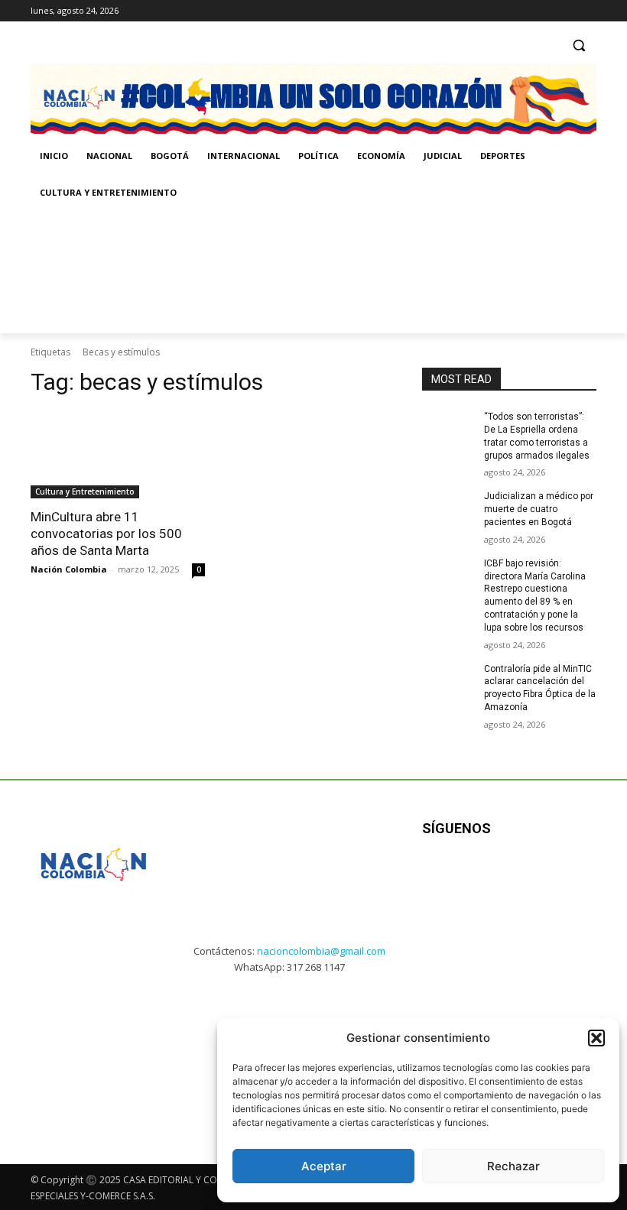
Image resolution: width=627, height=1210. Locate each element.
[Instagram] (545, 11)
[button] (596, 1038)
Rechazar (513, 1166)
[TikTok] (566, 11)
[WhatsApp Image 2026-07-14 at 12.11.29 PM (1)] (90, 1051)
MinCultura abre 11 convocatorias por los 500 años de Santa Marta (106, 533)
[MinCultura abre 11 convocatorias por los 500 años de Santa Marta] (118, 454)
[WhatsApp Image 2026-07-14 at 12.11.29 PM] (120, 272)
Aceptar (323, 1166)
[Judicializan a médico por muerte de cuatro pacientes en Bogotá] (448, 508)
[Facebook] (524, 11)
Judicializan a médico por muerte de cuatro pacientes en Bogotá (538, 509)
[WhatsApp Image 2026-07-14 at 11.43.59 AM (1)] (328, 272)
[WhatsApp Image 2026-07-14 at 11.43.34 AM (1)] (536, 272)
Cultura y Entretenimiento (85, 491)
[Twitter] (587, 11)
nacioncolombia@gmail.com (321, 951)
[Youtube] (573, 876)
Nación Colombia (69, 569)
